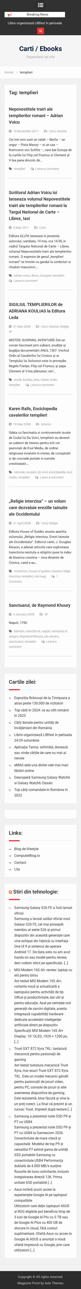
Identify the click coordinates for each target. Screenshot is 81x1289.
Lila (17, 869)
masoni (56, 571)
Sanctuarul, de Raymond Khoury (39, 605)
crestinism (21, 571)
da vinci (43, 472)
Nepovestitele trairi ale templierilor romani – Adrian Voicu (36, 116)
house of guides (39, 571)
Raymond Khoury (31, 636)
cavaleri (31, 472)
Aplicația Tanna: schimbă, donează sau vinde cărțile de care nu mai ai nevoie (41, 752)
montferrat (33, 631)
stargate (45, 275)
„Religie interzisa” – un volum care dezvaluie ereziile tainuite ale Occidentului (38, 508)
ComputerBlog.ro (27, 856)
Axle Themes (54, 1283)
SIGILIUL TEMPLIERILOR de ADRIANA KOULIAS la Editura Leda (37, 311)
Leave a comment (47, 168)
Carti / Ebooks (40, 49)
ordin (53, 379)
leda (36, 379)
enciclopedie (57, 472)
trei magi (40, 576)
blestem (19, 631)
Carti (52, 131)
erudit (18, 379)
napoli (46, 631)
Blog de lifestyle (26, 849)
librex (35, 275)
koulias (27, 379)
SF (10, 331)
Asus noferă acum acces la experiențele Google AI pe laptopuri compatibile (40, 1195)
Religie (64, 326)
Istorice (62, 131)
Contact (20, 862)
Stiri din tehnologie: (36, 892)
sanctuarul (16, 641)
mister (45, 379)
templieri (19, 168)
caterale (19, 472)
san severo (51, 636)
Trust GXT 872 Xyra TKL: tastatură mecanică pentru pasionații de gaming (40, 1054)
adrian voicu (22, 275)
